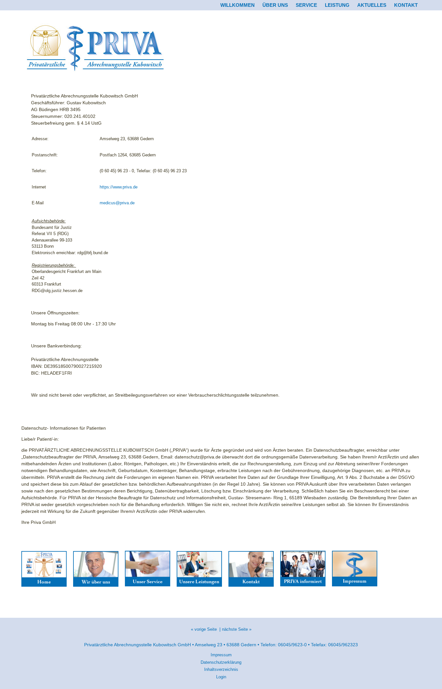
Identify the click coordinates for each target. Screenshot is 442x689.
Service (306, 5)
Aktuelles (371, 5)
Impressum (221, 654)
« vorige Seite (204, 629)
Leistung (337, 5)
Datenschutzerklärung (221, 662)
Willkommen (237, 5)
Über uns (275, 5)
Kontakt (406, 5)
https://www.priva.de (119, 187)
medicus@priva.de (117, 202)
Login (221, 676)
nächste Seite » (236, 629)
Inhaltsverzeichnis (221, 669)
